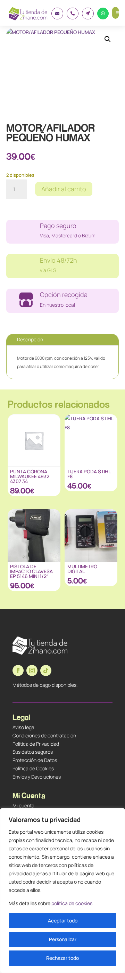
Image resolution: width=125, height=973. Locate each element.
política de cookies (71, 903)
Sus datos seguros (32, 751)
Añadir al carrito (63, 189)
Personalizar (62, 939)
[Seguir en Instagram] (32, 670)
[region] (62, 890)
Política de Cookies (33, 768)
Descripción (30, 339)
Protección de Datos (34, 760)
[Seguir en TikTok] (45, 670)
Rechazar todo (62, 958)
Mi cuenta (23, 805)
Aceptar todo (62, 920)
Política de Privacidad (35, 743)
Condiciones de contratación (44, 735)
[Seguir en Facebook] (18, 670)
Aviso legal (23, 727)
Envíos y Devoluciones (36, 776)
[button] (107, 39)
